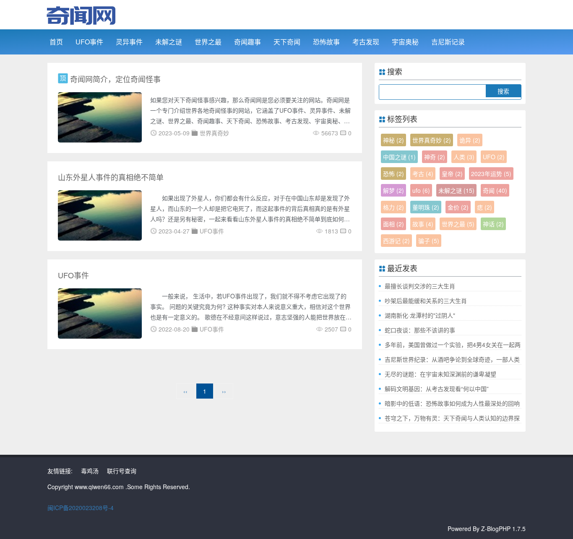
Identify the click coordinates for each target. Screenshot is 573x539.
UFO (494, 157)
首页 (56, 42)
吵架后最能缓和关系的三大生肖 (426, 300)
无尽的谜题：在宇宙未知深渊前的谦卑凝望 (440, 374)
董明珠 (425, 207)
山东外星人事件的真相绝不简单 (111, 176)
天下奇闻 (286, 42)
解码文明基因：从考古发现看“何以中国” (437, 388)
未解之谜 (168, 42)
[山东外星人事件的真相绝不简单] (100, 214)
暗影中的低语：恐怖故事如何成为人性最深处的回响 (452, 403)
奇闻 (495, 190)
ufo (421, 190)
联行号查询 (121, 470)
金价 (458, 207)
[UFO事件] (100, 312)
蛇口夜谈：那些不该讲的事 (420, 330)
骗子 (428, 240)
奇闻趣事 (247, 42)
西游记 (396, 240)
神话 (493, 224)
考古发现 (365, 42)
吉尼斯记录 (448, 42)
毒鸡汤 (90, 470)
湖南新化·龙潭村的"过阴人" (420, 315)
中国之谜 (399, 157)
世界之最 (208, 42)
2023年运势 (491, 173)
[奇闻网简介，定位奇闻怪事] (100, 116)
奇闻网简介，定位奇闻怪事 (115, 78)
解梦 (393, 190)
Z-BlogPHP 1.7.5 (503, 528)
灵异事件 (129, 42)
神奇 (434, 157)
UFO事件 (89, 42)
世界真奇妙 (431, 140)
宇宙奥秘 (405, 42)
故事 (422, 224)
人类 (463, 157)
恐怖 (393, 173)
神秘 (393, 140)
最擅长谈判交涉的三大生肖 (420, 286)
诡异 (469, 140)
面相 (393, 224)
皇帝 (452, 173)
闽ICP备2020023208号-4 (80, 507)
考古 (422, 173)
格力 (393, 207)
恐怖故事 (326, 42)
